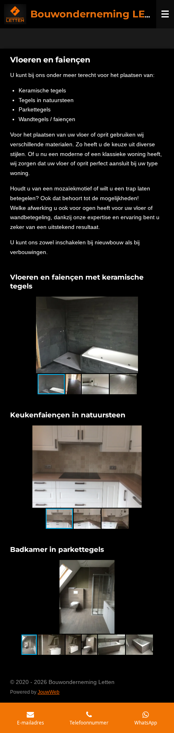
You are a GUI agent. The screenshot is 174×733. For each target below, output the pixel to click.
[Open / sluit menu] (165, 14)
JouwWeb (48, 692)
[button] (156, 303)
